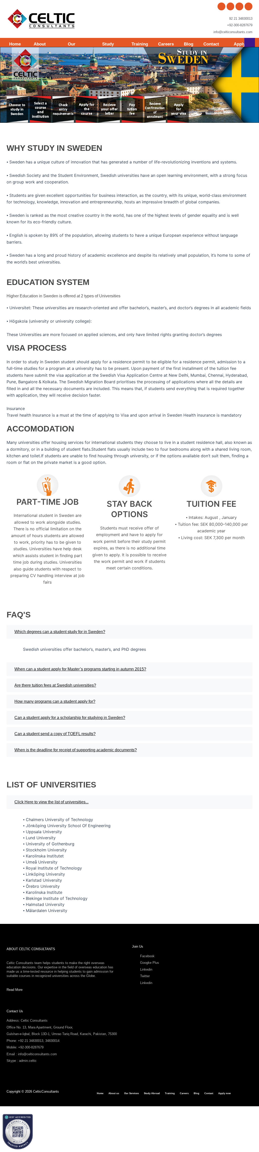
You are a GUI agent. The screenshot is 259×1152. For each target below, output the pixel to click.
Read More (15, 990)
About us (114, 1093)
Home (15, 44)
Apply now (224, 1093)
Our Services (131, 1093)
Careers (166, 44)
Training (140, 44)
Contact (211, 44)
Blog (188, 44)
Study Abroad (152, 1093)
